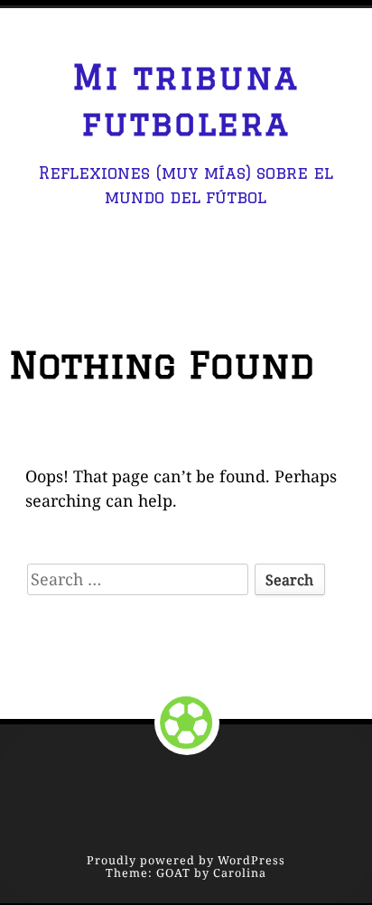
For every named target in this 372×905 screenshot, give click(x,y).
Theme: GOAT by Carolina (186, 873)
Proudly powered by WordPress (186, 860)
